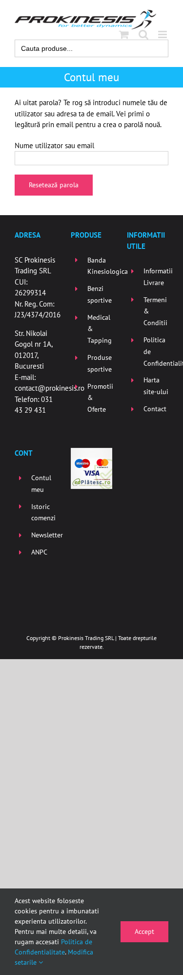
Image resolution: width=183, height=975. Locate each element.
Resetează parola (54, 184)
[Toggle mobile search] (143, 34)
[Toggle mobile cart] (124, 34)
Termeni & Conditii (155, 311)
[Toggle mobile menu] (163, 34)
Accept (144, 931)
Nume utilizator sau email (54, 145)
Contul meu (41, 483)
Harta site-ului (155, 386)
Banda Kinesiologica (99, 266)
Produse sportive (99, 363)
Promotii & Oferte (99, 398)
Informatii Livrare (155, 276)
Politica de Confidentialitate (155, 351)
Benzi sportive (99, 294)
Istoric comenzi (43, 512)
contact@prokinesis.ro (49, 388)
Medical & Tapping (99, 329)
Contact (154, 408)
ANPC (39, 552)
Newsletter (43, 535)
